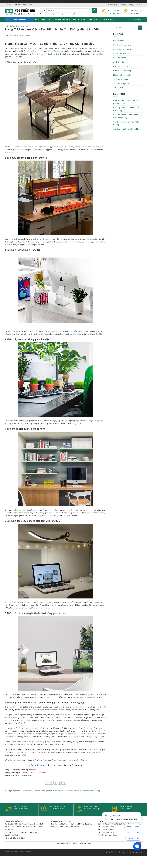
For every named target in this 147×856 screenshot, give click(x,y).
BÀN (37, 19)
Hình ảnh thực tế (120, 62)
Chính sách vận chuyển (123, 49)
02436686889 (114, 13)
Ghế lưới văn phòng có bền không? (127, 129)
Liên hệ (130, 5)
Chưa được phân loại (121, 53)
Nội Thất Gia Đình (77, 19)
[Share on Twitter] (51, 783)
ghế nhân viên (57, 14)
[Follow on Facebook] (135, 5)
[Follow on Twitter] (139, 5)
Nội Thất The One (80, 734)
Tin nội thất (24, 26)
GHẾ (43, 19)
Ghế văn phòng (119, 58)
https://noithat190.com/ (23, 775)
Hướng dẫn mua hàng (122, 70)
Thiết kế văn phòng (12, 26)
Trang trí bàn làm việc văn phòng (45, 54)
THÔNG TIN (107, 19)
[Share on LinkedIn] (60, 783)
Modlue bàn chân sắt (122, 75)
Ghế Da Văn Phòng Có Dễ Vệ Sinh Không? (127, 123)
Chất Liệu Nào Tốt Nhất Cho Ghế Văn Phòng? (126, 109)
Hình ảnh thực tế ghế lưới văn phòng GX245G (125, 101)
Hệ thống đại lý (112, 5)
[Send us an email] (141, 5)
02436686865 (136, 13)
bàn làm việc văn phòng (81, 791)
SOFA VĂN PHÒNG (61, 19)
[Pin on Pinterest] (55, 783)
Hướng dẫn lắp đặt (121, 66)
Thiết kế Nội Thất (120, 79)
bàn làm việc (20, 510)
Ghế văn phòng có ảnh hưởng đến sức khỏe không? (127, 116)
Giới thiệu (123, 5)
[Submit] (94, 10)
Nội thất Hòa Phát (97, 734)
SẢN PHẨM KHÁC (93, 19)
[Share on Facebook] (47, 783)
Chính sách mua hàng (122, 45)
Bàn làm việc (118, 40)
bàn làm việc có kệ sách (65, 791)
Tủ (49, 19)
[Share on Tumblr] (64, 783)
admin (27, 36)
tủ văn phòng (78, 14)
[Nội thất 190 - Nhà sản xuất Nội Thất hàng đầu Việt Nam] (21, 12)
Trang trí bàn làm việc (14, 715)
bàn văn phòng (68, 14)
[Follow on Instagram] (137, 5)
